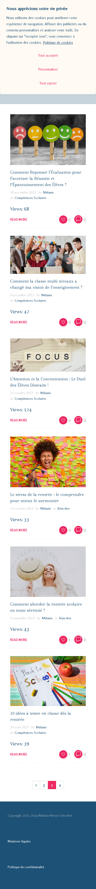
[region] (48, 47)
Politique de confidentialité (26, 867)
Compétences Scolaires (30, 198)
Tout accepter (48, 55)
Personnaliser (48, 69)
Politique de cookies (58, 42)
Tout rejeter (48, 83)
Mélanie (48, 192)
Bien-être (64, 508)
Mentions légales (19, 841)
